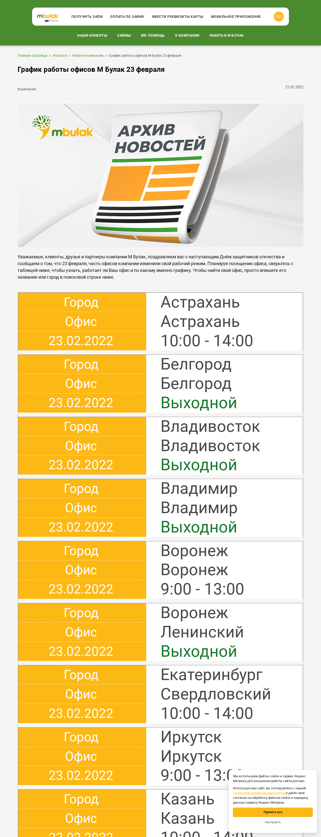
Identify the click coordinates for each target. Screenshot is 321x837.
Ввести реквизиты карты (177, 17)
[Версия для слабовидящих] (279, 17)
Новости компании (87, 55)
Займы (124, 35)
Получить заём (87, 17)
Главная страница (32, 55)
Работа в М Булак (227, 35)
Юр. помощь (153, 35)
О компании (187, 35)
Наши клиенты (92, 35)
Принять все (273, 812)
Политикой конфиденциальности (259, 793)
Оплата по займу (127, 17)
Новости (60, 55)
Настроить (273, 822)
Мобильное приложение (236, 17)
